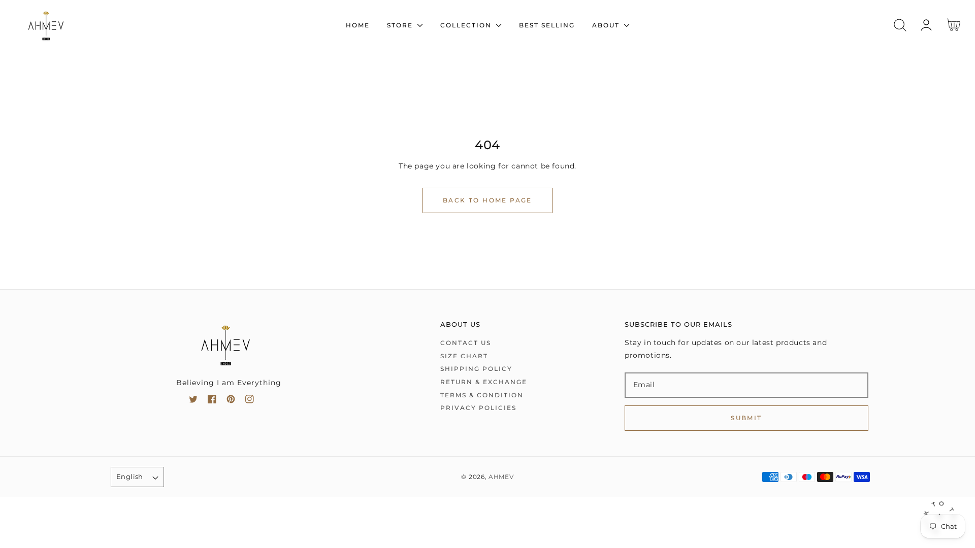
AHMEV (501, 477)
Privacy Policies (478, 408)
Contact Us (465, 343)
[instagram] (249, 401)
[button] (900, 25)
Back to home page (487, 200)
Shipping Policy (476, 368)
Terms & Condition (482, 395)
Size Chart (464, 356)
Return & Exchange (483, 382)
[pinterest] (230, 401)
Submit (746, 418)
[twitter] (193, 401)
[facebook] (212, 401)
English (129, 476)
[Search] (900, 25)
